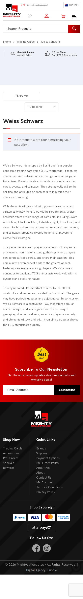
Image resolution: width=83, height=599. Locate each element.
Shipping (42, 453)
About (40, 473)
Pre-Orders (10, 458)
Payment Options (48, 458)
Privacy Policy (45, 492)
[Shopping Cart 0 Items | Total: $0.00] (63, 15)
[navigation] (71, 5)
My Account (44, 482)
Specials (8, 463)
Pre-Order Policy (47, 463)
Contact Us (43, 478)
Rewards (9, 468)
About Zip (43, 468)
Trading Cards (26, 41)
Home (7, 41)
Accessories (11, 453)
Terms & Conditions (49, 487)
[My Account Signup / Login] (47, 15)
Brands (41, 448)
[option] (22, 54)
